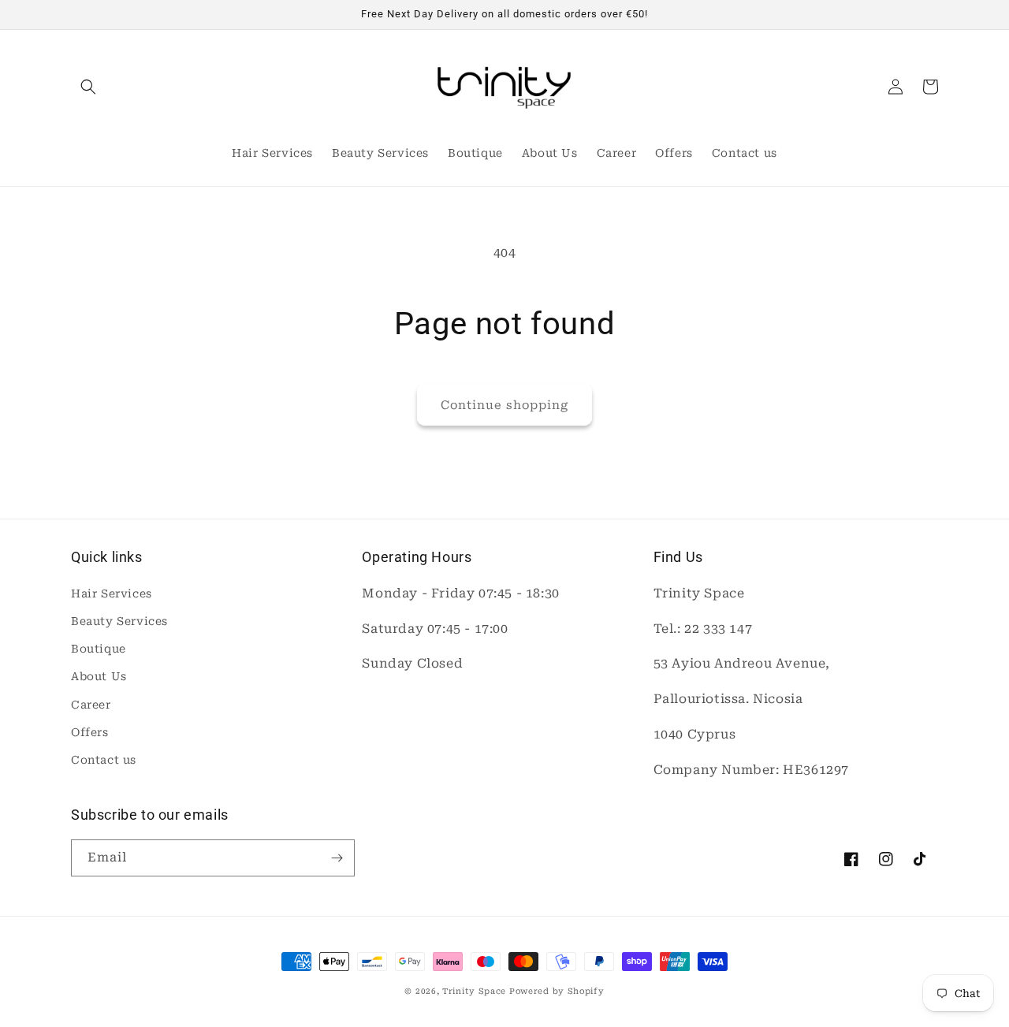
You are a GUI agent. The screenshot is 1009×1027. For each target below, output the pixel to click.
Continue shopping (504, 405)
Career (91, 704)
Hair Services (111, 593)
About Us (99, 676)
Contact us (103, 760)
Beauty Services (119, 621)
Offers (90, 732)
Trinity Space (474, 991)
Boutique (98, 648)
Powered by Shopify (557, 991)
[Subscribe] (336, 857)
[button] (88, 86)
